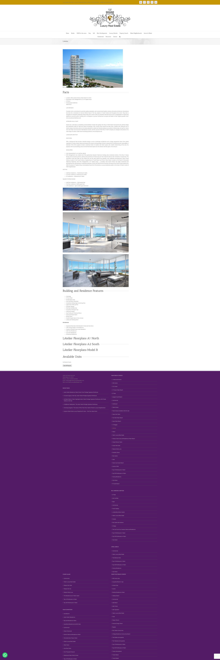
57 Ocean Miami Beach (117, 390)
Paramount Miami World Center (71, 655)
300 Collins (115, 383)
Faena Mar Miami (116, 414)
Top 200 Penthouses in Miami (119, 473)
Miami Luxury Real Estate (118, 435)
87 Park (114, 393)
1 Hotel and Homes (116, 379)
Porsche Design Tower (117, 623)
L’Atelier (114, 428)
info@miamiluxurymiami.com (106, 2)
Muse (113, 616)
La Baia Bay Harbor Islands (118, 512)
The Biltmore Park (116, 558)
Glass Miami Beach (116, 421)
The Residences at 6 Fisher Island (71, 595)
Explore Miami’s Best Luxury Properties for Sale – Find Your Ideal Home (80, 411)
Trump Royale (115, 658)
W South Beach (115, 483)
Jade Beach (115, 602)
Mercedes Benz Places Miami (70, 638)
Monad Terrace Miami (117, 442)
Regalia (114, 627)
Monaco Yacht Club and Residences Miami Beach (123, 438)
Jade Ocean (115, 606)
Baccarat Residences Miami (70, 620)
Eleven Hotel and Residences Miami (72, 634)
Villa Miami (114, 480)
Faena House (115, 407)
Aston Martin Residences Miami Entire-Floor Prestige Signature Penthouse (81, 392)
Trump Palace (115, 655)
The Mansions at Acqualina (118, 641)
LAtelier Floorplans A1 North (81, 338)
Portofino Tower (116, 452)
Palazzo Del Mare (68, 585)
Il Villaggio (114, 424)
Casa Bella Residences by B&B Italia (72, 624)
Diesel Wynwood (68, 631)
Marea (113, 431)
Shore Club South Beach (118, 463)
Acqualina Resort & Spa (117, 582)
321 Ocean (114, 386)
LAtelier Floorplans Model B (80, 350)
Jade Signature (115, 609)
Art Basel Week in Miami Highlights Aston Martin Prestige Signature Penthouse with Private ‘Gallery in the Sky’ (85, 400)
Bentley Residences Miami (118, 592)
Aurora (113, 589)
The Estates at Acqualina (118, 637)
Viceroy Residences (116, 477)
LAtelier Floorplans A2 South (81, 344)
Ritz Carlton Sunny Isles (117, 630)
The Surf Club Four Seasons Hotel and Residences (124, 529)
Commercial (115, 400)
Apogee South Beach (117, 397)
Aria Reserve (67, 613)
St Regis (114, 526)
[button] (119, 36)
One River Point (67, 648)
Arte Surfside (115, 498)
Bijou (113, 501)
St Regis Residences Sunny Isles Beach (121, 634)
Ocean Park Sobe (116, 445)
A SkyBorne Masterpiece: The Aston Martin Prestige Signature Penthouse (80, 404)
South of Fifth (115, 466)
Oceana (114, 519)
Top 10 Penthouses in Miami (118, 470)
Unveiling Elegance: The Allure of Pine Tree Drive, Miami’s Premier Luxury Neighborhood (84, 407)
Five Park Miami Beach (117, 418)
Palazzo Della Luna (116, 449)
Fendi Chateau (115, 508)
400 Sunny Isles (116, 578)
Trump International (117, 651)
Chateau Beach (115, 595)
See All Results (67, 365)
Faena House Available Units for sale (120, 411)
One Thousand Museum (69, 652)
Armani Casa (115, 585)
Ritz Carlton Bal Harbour (118, 522)
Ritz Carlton (115, 456)
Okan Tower (66, 645)
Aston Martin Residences (69, 617)
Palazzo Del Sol (67, 589)
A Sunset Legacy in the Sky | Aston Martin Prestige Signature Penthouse (80, 395)
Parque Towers (115, 620)
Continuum (114, 404)
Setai (113, 459)
